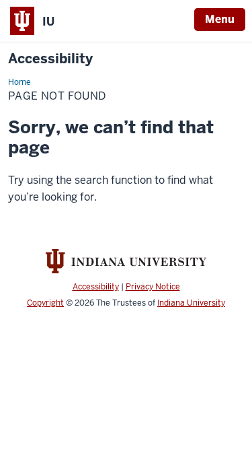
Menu (220, 19)
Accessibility (50, 59)
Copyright (45, 303)
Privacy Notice (153, 286)
